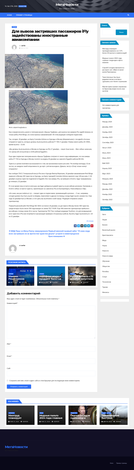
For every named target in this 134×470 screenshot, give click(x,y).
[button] (128, 15)
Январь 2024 (107, 122)
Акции (104, 220)
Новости (105, 251)
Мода (104, 240)
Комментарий (12, 303)
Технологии (106, 282)
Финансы (105, 292)
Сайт (8, 368)
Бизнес (105, 225)
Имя (9, 344)
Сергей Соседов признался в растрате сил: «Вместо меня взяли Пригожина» (113, 70)
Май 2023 (105, 163)
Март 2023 (106, 173)
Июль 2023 (106, 153)
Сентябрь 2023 (108, 142)
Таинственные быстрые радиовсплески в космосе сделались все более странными (114, 79)
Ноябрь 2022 (107, 194)
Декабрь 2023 (107, 127)
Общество (106, 266)
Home (9, 15)
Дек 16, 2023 (76, 421)
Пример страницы (24, 15)
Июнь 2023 (106, 158)
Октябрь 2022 (107, 199)
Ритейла (105, 271)
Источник (90, 221)
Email (9, 356)
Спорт (104, 277)
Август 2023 (106, 148)
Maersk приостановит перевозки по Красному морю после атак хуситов (114, 89)
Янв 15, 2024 (14, 421)
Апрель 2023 (107, 168)
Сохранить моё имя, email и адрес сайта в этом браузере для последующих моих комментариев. (44, 380)
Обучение (106, 261)
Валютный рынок (108, 230)
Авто (104, 214)
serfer (23, 46)
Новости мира (107, 256)
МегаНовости (67, 5)
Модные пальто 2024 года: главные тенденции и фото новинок (112, 60)
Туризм (14, 27)
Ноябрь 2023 (107, 132)
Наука (104, 245)
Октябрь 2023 (107, 137)
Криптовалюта (107, 235)
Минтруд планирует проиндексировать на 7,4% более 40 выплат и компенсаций (114, 51)
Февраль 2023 (107, 179)
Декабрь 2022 (107, 189)
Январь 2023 (107, 184)
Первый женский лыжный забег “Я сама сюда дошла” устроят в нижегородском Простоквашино (69, 233)
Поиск (104, 25)
